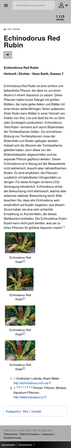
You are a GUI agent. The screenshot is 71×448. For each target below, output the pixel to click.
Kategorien (13, 411)
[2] (24, 261)
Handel (16, 28)
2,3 (30, 387)
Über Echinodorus (30, 434)
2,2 (26, 387)
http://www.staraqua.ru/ (28, 397)
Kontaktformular (12, 437)
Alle (9, 28)
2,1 (22, 387)
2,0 (18, 387)
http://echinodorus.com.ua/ (31, 383)
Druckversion (25, 444)
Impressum (48, 434)
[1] (63, 226)
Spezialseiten (9, 444)
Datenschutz (11, 434)
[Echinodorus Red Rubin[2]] (20, 242)
